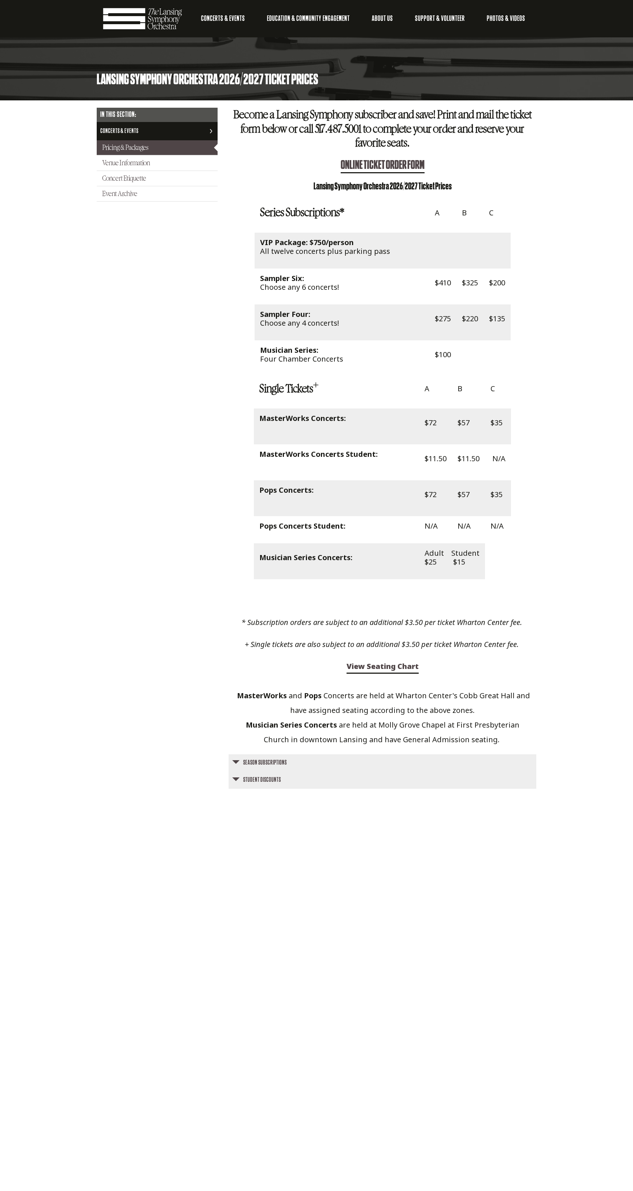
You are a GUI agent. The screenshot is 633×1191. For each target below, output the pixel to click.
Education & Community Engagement (308, 18)
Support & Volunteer (440, 18)
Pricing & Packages (125, 147)
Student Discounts (262, 780)
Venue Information (126, 163)
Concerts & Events (223, 18)
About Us (382, 18)
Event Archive (119, 193)
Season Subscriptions (265, 762)
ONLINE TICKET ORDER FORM (383, 165)
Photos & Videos (506, 18)
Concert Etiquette (124, 178)
